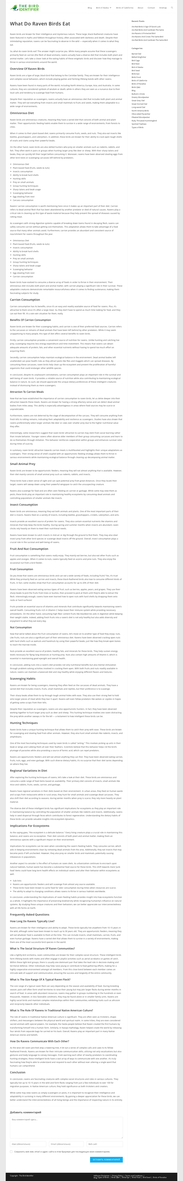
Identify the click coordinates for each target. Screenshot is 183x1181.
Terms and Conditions (134, 1175)
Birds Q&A (136, 87)
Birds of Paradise (139, 83)
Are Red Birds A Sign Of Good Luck (146, 26)
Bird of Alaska (137, 67)
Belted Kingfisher (139, 57)
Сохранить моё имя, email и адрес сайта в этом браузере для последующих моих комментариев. (62, 1151)
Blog (133, 90)
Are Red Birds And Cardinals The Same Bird (150, 40)
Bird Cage (136, 60)
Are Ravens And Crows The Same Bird (147, 36)
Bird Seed (136, 70)
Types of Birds (138, 127)
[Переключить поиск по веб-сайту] (172, 7)
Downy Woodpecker (140, 97)
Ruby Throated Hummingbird (144, 120)
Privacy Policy (117, 1175)
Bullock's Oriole (138, 94)
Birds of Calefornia (139, 80)
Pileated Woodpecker (141, 117)
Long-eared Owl (138, 107)
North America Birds (140, 110)
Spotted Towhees (139, 124)
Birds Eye (135, 73)
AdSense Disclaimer (102, 1175)
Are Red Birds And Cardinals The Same (148, 30)
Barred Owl (136, 53)
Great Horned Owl (139, 104)
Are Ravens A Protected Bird (143, 33)
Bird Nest (136, 63)
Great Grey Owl (138, 100)
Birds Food (136, 77)
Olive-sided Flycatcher (141, 114)
